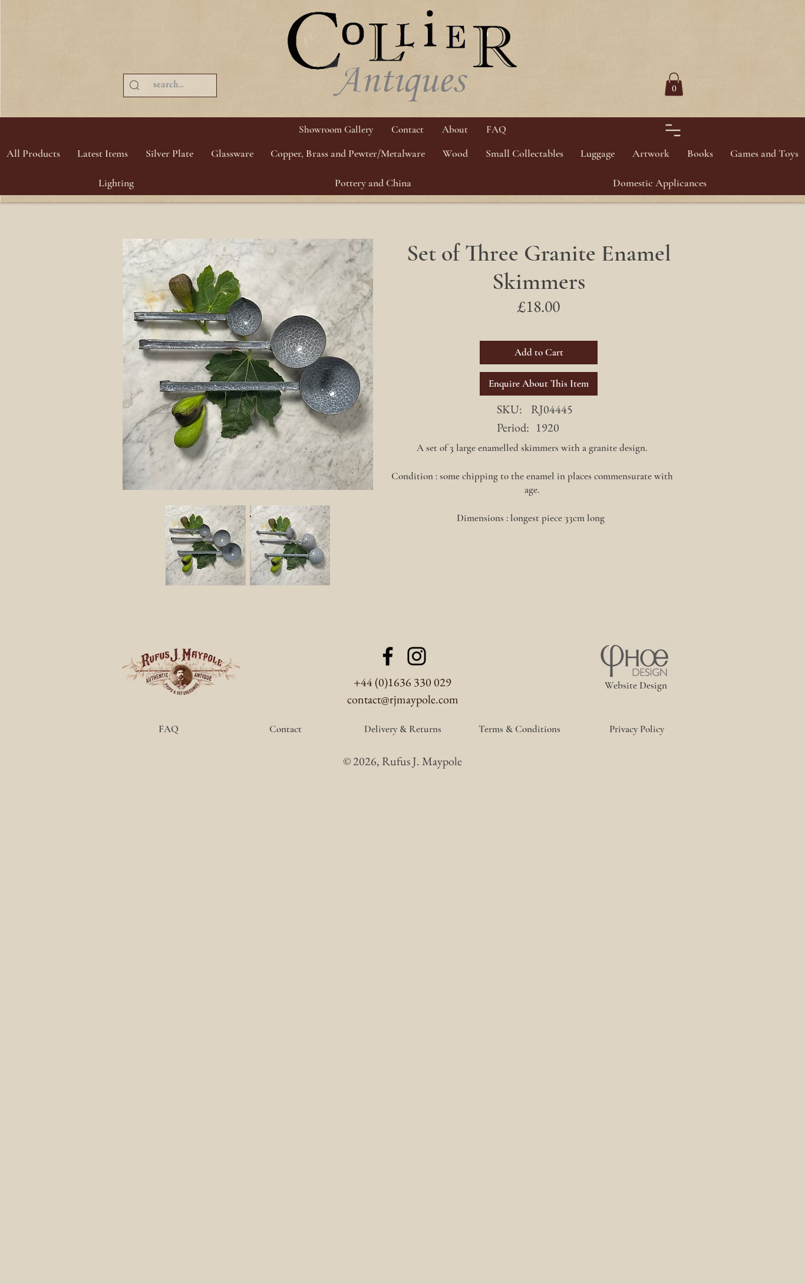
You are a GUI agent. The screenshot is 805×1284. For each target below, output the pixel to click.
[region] (775, 59)
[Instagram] (416, 656)
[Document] (673, 130)
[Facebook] (387, 656)
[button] (169, 153)
